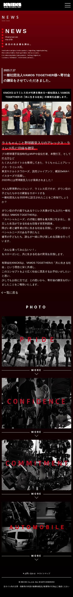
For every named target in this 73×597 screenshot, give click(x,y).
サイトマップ (44, 573)
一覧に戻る (11, 292)
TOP (68, 593)
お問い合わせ (30, 573)
